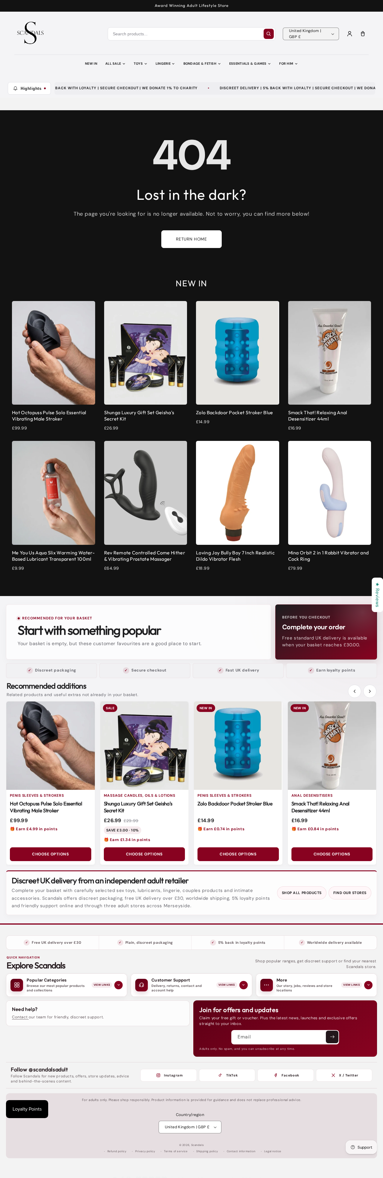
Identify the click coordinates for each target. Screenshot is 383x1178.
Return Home (191, 239)
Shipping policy (207, 1151)
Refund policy (117, 1151)
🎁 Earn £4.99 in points (33, 828)
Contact (20, 1017)
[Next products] (369, 691)
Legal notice (272, 1151)
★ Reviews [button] (377, 594)
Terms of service (176, 1151)
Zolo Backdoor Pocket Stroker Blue (235, 803)
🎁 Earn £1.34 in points (127, 839)
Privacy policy (145, 1151)
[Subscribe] (332, 1037)
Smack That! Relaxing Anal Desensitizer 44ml (320, 806)
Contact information (241, 1151)
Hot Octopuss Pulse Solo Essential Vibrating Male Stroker (46, 806)
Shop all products (302, 892)
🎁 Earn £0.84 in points (315, 828)
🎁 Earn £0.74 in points (220, 828)
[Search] (269, 34)
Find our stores (350, 892)
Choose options (50, 854)
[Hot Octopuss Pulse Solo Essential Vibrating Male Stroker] (50, 745)
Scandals (197, 1145)
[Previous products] (354, 691)
